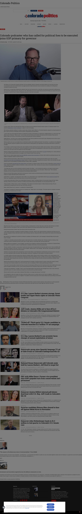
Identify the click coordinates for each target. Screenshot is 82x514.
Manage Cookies (51, 509)
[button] (3, 507)
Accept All (50, 504)
